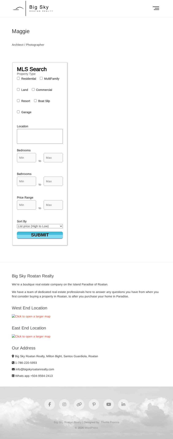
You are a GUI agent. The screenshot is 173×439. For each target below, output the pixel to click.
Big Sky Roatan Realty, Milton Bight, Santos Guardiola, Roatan (56, 356)
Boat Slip (44, 101)
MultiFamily (51, 78)
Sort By (22, 221)
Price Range (25, 197)
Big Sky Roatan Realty (68, 422)
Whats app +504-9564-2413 (33, 375)
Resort (25, 101)
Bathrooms (24, 174)
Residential (28, 78)
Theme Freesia (110, 422)
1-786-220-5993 (25, 362)
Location (22, 126)
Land (24, 89)
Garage (26, 112)
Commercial (44, 89)
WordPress (91, 427)
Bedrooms (24, 150)
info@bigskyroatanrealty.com (34, 369)
